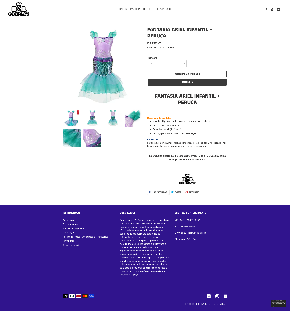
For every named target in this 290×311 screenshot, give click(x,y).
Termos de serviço (72, 245)
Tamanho (152, 58)
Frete (149, 47)
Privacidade (68, 241)
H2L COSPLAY (198, 304)
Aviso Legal (68, 220)
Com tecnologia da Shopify (216, 304)
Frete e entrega (70, 224)
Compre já (187, 82)
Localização (68, 232)
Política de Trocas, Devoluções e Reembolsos (85, 236)
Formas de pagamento (74, 228)
